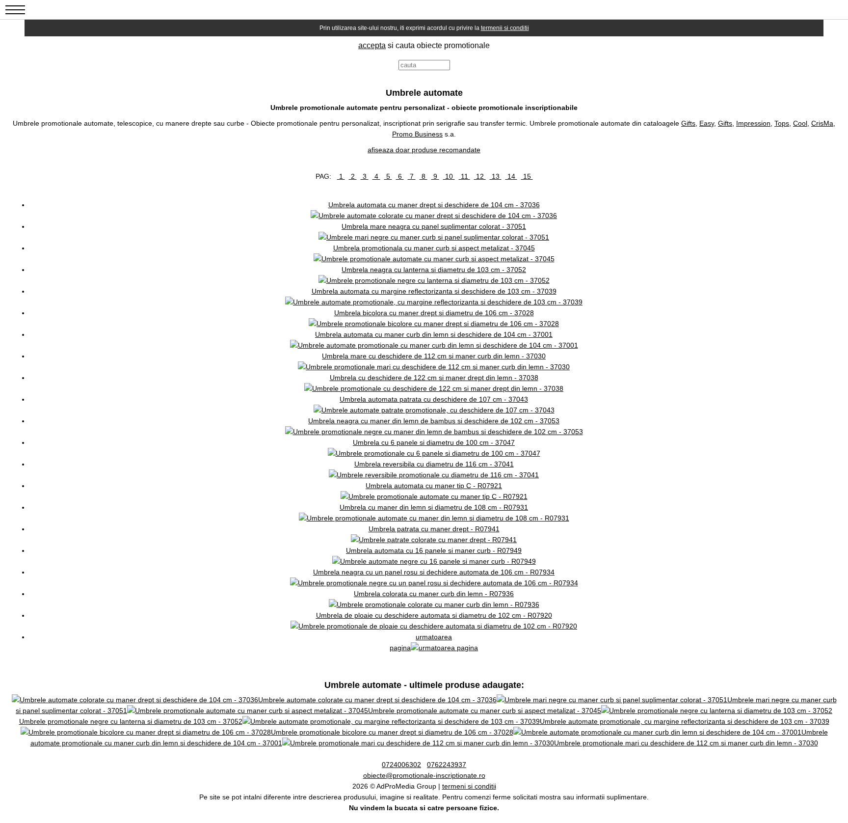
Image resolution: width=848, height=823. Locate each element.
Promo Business (417, 134)
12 (480, 176)
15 (527, 176)
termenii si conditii (505, 28)
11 (464, 176)
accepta (372, 45)
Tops (781, 123)
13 (496, 176)
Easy (706, 123)
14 (511, 176)
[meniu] (15, 15)
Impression (753, 123)
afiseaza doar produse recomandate (424, 150)
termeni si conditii (469, 786)
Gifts (688, 123)
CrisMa (822, 123)
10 (449, 176)
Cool (800, 123)
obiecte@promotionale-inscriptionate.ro (424, 775)
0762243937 (446, 764)
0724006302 (401, 764)
